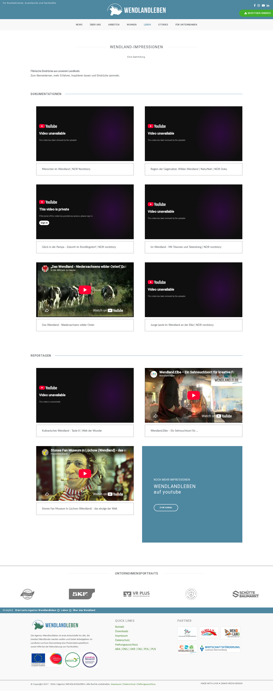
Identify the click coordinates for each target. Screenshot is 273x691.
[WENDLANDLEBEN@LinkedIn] (268, 5)
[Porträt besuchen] (27, 594)
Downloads (121, 631)
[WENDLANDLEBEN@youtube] (263, 5)
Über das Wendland (84, 610)
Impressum (121, 636)
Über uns (95, 24)
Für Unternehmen (186, 24)
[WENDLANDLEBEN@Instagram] (258, 5)
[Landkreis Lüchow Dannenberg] (187, 633)
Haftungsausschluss (126, 644)
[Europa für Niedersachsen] (47, 659)
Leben (147, 24)
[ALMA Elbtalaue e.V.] (209, 632)
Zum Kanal (166, 507)
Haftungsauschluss (146, 684)
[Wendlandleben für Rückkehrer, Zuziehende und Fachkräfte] (55, 624)
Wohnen (131, 24)
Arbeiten (113, 24)
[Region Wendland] (230, 633)
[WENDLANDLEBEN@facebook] (255, 5)
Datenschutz (122, 640)
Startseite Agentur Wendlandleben (35, 610)
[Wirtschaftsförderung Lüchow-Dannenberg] (219, 648)
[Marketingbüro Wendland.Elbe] (187, 649)
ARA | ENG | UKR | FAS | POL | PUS (135, 649)
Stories (163, 24)
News (79, 24)
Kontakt (119, 627)
